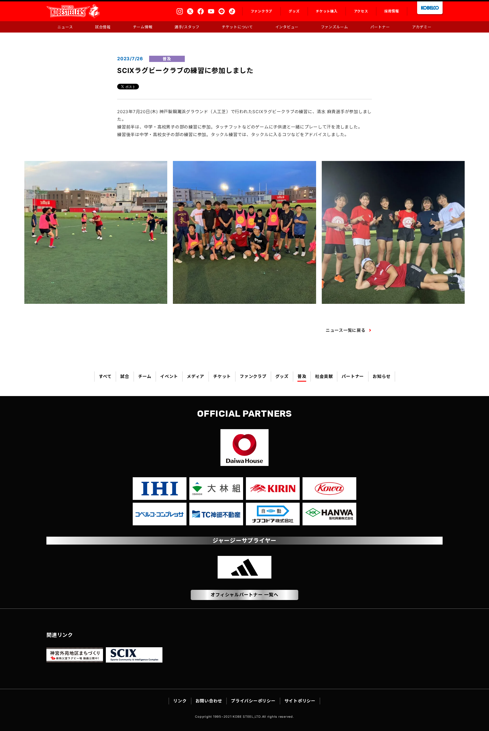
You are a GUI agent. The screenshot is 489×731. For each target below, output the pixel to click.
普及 (301, 376)
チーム (144, 376)
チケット (222, 376)
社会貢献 (324, 376)
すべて (105, 376)
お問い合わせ (209, 701)
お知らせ (382, 376)
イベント (169, 376)
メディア (195, 376)
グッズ (282, 376)
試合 (124, 376)
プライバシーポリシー (253, 701)
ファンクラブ (253, 376)
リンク (179, 701)
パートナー (353, 376)
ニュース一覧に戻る (346, 330)
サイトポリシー (300, 701)
